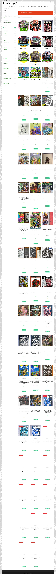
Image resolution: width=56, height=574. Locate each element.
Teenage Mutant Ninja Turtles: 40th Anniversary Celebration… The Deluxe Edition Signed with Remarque (24, 293)
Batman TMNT (6, 35)
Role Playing (5, 49)
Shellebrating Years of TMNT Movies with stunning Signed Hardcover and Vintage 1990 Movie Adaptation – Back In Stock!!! (35, 199)
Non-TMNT (5, 47)
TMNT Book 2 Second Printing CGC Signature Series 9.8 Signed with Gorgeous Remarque (35, 442)
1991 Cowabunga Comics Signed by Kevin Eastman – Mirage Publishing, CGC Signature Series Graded (35, 381)
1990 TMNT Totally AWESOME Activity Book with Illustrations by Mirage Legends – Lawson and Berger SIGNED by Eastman (23, 382)
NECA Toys (5, 73)
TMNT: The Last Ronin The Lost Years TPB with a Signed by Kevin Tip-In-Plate (47, 83)
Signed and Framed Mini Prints (7, 22)
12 (50, 16)
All (52, 16)
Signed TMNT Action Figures (7, 78)
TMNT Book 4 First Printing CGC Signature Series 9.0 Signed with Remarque (35, 528)
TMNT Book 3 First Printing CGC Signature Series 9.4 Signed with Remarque (47, 500)
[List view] (20, 17)
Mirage (24, 166)
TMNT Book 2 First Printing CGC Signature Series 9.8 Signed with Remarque (23, 500)
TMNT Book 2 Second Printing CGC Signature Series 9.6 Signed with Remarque (47, 442)
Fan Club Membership (6, 68)
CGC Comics (47, 166)
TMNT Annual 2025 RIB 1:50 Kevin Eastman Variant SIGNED (47, 351)
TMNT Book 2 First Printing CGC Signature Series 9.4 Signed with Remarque (47, 528)
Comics (47, 80)
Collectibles (32, 195)
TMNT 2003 (5, 58)
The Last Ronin (48, 108)
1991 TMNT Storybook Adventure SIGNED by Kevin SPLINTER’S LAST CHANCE (35, 140)
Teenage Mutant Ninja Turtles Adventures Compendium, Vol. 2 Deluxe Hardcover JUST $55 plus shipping (35, 234)
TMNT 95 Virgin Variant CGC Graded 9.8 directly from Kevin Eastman (47, 169)
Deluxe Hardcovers (35, 195)
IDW (48, 80)
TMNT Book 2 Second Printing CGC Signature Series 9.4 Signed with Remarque (35, 557)
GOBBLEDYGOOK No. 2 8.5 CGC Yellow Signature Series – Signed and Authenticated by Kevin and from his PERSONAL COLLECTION (35, 352)
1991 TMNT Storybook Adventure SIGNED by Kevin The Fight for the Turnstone (24, 170)
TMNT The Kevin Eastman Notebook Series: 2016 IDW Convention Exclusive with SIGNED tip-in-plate (35, 264)
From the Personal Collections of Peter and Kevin (9, 17)
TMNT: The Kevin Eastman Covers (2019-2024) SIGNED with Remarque (35, 292)
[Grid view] (19, 17)
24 (51, 16)
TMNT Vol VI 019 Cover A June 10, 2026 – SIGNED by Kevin (23, 321)
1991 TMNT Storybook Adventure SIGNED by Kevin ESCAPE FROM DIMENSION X (47, 140)
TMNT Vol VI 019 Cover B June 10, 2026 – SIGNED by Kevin (35, 321)
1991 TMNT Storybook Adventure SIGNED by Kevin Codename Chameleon (35, 169)
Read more (47, 331)
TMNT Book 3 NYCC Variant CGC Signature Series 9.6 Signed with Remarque (23, 528)
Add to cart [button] (47, 91)
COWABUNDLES (21, 408)
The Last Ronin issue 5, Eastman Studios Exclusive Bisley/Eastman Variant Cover (47, 111)
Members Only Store (6, 83)
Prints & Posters (6, 63)
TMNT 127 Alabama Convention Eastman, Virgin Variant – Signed (35, 411)
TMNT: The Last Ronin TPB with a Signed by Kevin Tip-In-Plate (23, 111)
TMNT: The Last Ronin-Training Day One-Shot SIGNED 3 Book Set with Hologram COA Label (24, 198)
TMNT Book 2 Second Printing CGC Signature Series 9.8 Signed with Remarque (24, 471)
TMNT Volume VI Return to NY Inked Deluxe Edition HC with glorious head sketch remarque (24, 264)
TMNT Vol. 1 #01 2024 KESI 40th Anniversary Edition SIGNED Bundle (47, 292)
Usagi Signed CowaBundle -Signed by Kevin (35, 110)
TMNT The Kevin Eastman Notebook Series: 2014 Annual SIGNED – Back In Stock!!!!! (47, 381)
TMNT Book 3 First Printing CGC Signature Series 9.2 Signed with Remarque (23, 442)
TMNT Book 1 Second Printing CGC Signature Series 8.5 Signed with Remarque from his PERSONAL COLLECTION (47, 322)
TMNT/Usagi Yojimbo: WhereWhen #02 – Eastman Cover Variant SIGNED (47, 263)
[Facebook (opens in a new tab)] (50, 2)
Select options (36, 390)
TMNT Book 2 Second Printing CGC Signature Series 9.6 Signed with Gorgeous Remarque (47, 411)
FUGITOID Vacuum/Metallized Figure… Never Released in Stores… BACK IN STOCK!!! (24, 140)
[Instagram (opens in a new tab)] (52, 2)
